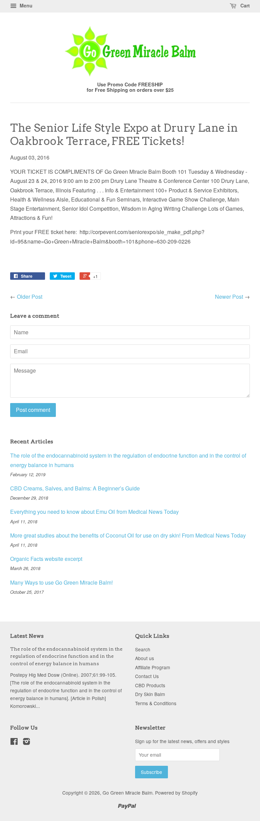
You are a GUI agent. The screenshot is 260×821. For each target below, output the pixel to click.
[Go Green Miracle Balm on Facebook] (14, 742)
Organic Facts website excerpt (46, 559)
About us (144, 658)
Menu (25, 5)
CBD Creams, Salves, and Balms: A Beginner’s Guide (75, 488)
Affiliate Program (152, 667)
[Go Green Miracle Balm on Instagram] (26, 742)
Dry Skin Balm (150, 694)
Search (142, 649)
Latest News (27, 636)
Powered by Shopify (176, 792)
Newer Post (229, 296)
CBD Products (150, 685)
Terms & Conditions (155, 703)
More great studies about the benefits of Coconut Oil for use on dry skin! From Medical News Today (128, 535)
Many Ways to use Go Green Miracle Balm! (61, 582)
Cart (244, 5)
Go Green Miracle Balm (127, 792)
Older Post (29, 296)
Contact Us (147, 676)
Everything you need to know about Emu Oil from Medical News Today (94, 511)
